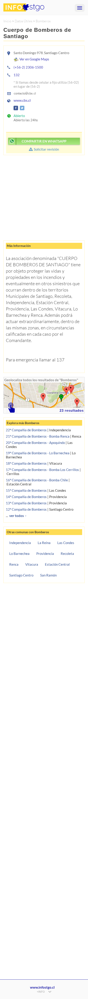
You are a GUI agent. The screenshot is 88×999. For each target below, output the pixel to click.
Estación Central (57, 564)
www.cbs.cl (22, 100)
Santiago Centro (21, 575)
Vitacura (31, 564)
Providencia (45, 553)
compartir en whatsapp (44, 141)
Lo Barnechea (19, 553)
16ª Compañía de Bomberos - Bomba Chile (37, 480)
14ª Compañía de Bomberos (26, 497)
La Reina (44, 543)
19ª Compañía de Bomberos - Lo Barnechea (37, 453)
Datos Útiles (23, 21)
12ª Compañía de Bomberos (26, 509)
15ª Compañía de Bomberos (26, 490)
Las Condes (65, 543)
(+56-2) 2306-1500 (28, 67)
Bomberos (43, 21)
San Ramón (48, 575)
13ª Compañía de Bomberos (26, 503)
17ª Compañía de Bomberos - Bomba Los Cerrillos (42, 470)
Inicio (7, 21)
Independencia (20, 543)
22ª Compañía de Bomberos (26, 430)
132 (17, 75)
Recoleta (67, 553)
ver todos (18, 516)
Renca (14, 564)
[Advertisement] (44, 195)
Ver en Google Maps (34, 59)
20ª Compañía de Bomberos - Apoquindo (35, 443)
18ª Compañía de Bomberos (26, 463)
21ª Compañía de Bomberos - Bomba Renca (37, 436)
